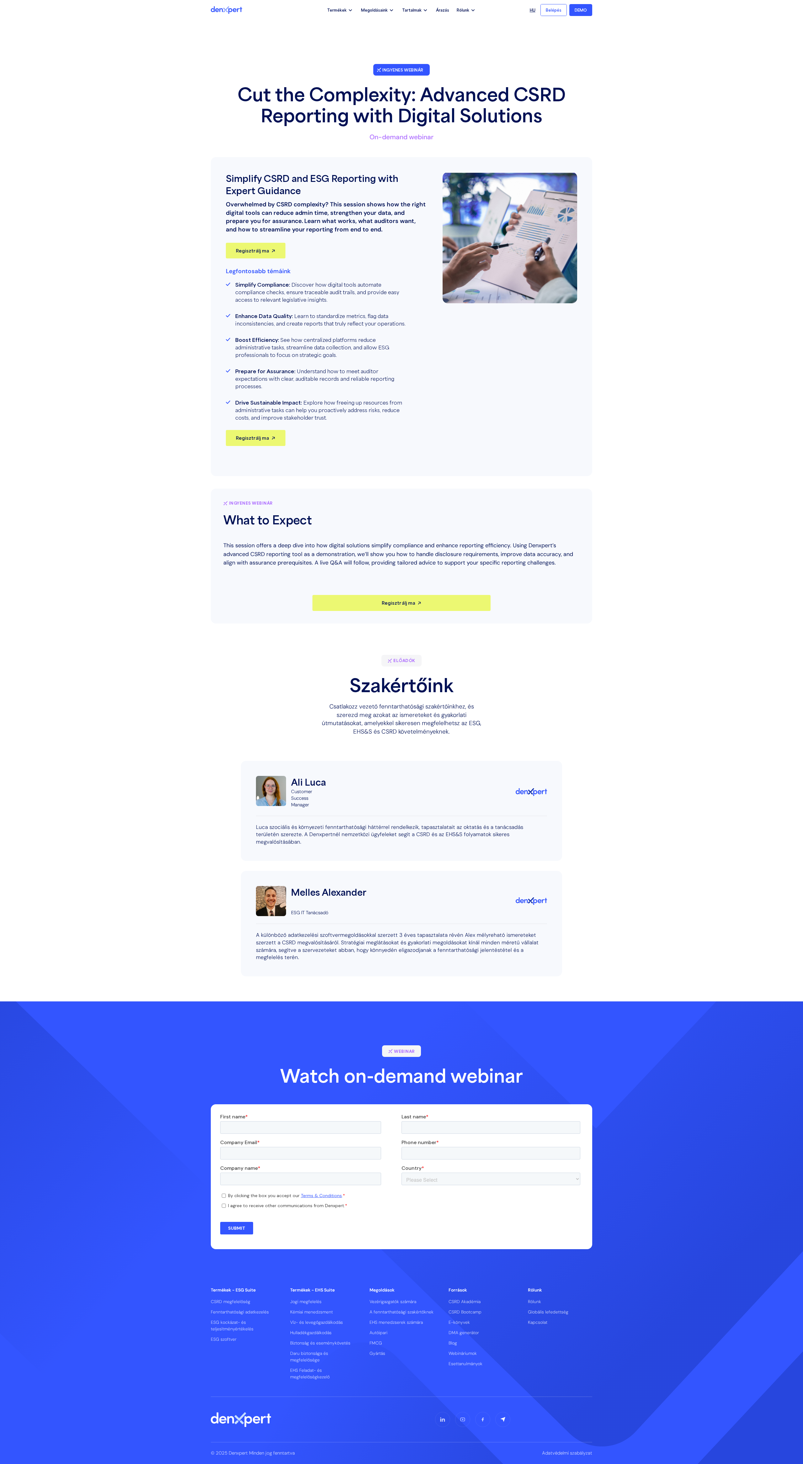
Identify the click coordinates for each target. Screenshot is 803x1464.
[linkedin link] (442, 1419)
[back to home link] (241, 1419)
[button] (340, 10)
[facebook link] (482, 1419)
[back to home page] (226, 10)
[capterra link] (502, 1419)
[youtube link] (462, 1419)
